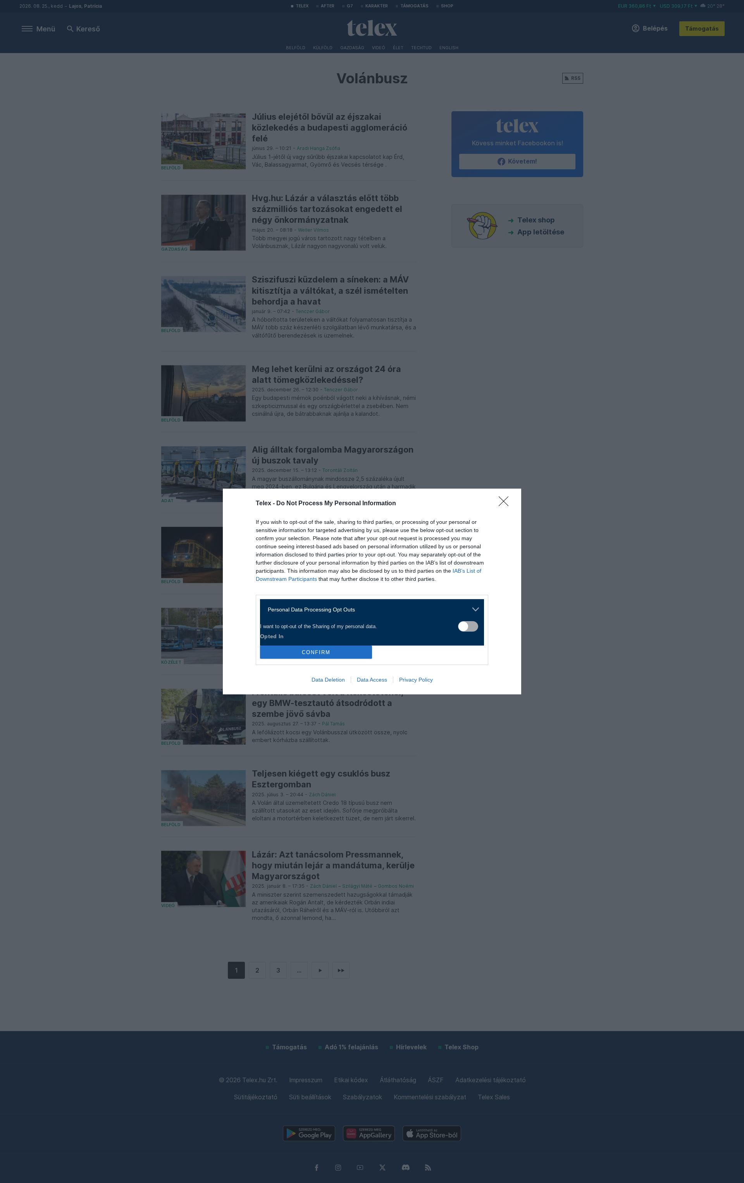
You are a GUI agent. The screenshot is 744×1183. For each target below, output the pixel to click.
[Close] (506, 503)
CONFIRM (316, 652)
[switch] (468, 626)
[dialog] (372, 591)
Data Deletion (328, 680)
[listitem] (369, 609)
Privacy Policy (416, 680)
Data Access (372, 680)
